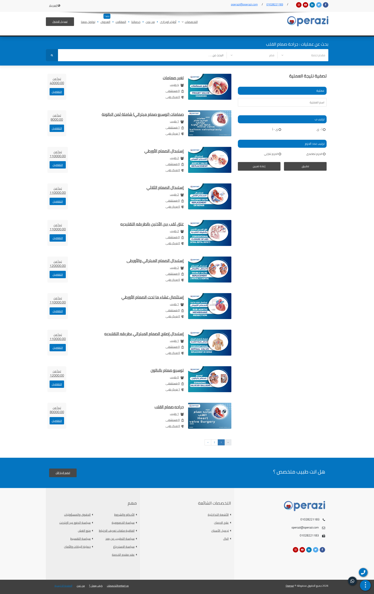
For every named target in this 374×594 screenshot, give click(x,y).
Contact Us (123, 586)
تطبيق (305, 166)
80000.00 (57, 410)
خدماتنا (135, 22)
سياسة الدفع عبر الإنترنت (75, 523)
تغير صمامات (173, 77)
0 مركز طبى (173, 97)
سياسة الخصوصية (123, 523)
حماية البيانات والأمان (77, 547)
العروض (105, 22)
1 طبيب (174, 121)
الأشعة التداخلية (218, 515)
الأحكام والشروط (124, 515)
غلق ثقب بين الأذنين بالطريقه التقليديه (152, 224)
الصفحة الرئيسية (63, 586)
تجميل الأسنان (220, 531)
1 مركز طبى (173, 133)
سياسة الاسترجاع (124, 547)
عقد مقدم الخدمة (123, 555)
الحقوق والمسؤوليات (77, 515)
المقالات (121, 22)
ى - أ (275, 129)
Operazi (290, 585)
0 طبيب (174, 377)
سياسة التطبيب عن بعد (120, 539)
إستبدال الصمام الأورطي (164, 150)
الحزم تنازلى (271, 154)
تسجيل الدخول (60, 21)
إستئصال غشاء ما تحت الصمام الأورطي (152, 297)
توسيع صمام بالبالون (167, 370)
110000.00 (58, 154)
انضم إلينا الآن (63, 472)
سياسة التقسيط (80, 539)
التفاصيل (57, 91)
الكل (226, 539)
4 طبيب (174, 84)
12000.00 (57, 373)
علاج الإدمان (221, 523)
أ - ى (319, 129)
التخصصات (191, 22)
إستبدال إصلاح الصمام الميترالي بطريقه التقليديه (144, 333)
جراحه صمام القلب (169, 406)
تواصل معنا (88, 22)
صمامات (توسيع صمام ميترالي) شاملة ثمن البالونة (143, 114)
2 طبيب (174, 158)
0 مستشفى (173, 90)
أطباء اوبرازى (168, 22)
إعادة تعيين (259, 166)
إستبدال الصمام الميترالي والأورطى (155, 260)
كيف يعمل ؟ (96, 586)
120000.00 (58, 264)
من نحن (150, 22)
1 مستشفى (173, 127)
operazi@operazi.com (244, 4)
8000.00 (57, 117)
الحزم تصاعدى (314, 154)
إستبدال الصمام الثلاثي (165, 187)
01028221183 (274, 4)
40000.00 (57, 81)
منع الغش (84, 531)
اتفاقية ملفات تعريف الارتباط (117, 531)
